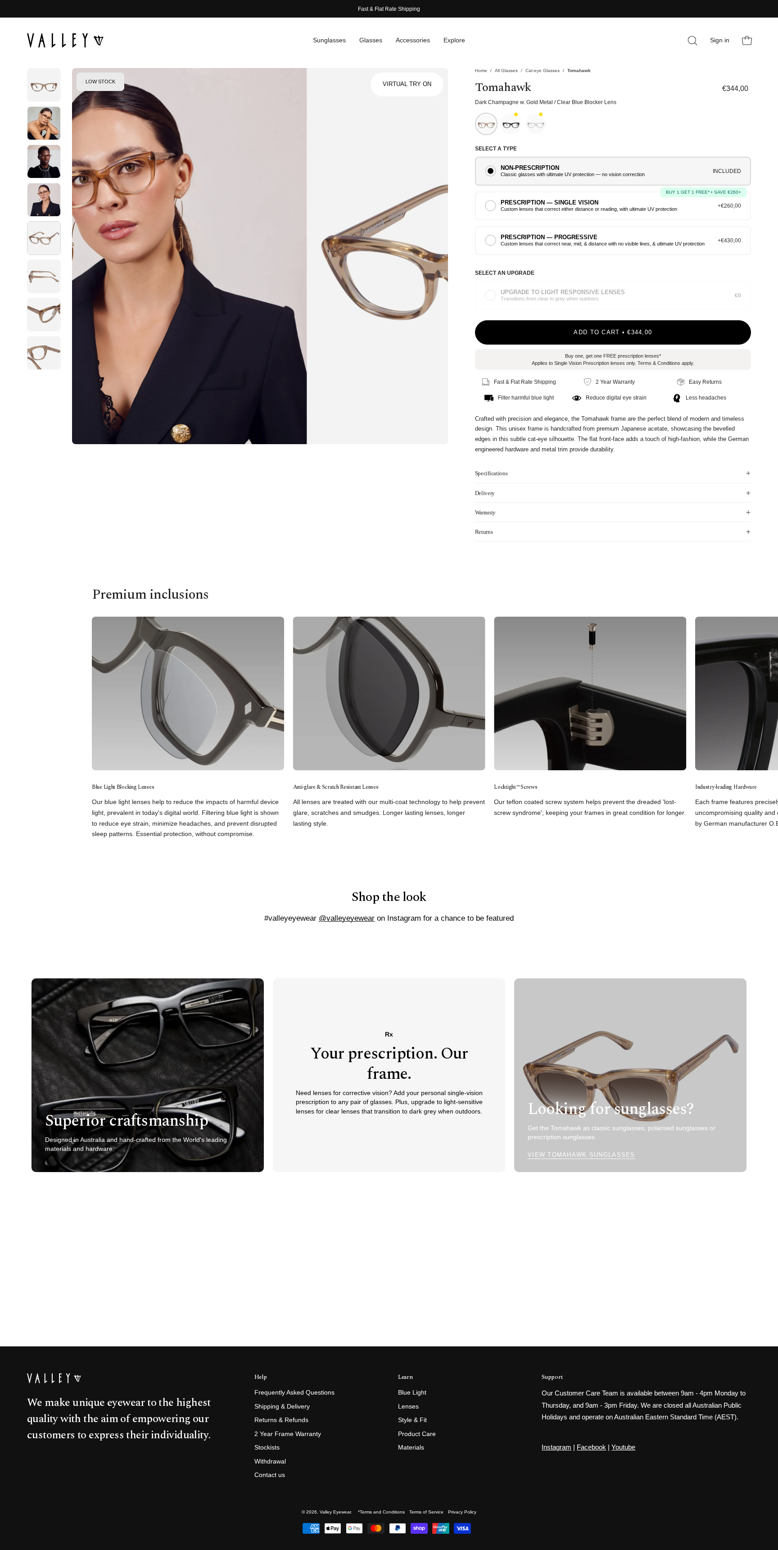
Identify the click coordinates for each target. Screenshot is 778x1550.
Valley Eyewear (335, 1511)
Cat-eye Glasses (542, 70)
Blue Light (412, 1392)
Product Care (417, 1434)
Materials (411, 1448)
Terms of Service (426, 1511)
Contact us (269, 1475)
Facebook (591, 1447)
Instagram (556, 1447)
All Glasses (506, 70)
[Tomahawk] (44, 85)
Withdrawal (270, 1461)
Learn (405, 1377)
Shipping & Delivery (282, 1406)
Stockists (267, 1448)
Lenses (408, 1406)
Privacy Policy (462, 1511)
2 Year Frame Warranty (287, 1434)
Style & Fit (412, 1420)
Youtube (623, 1447)
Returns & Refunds (281, 1420)
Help (260, 1377)
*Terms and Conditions (381, 1511)
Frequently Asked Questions (294, 1392)
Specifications (491, 473)
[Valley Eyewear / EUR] (65, 40)
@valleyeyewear (347, 918)
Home (481, 70)
